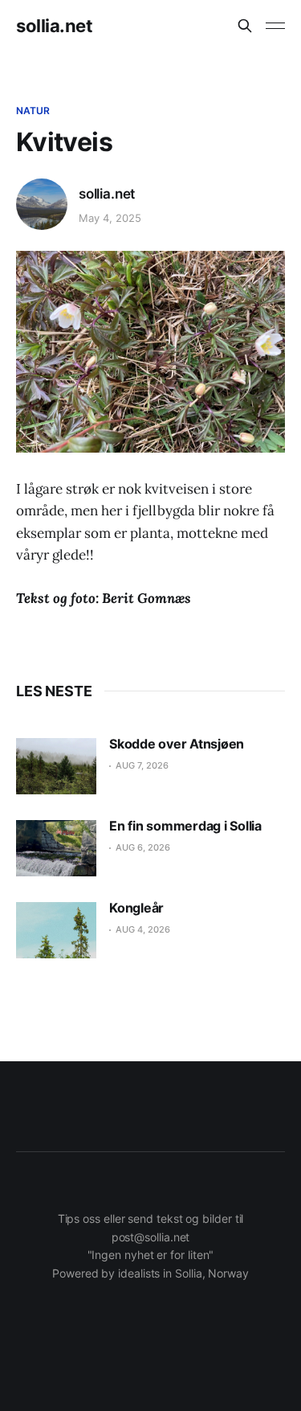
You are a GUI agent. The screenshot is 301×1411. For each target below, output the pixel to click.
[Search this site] (245, 26)
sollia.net (54, 26)
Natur (33, 111)
